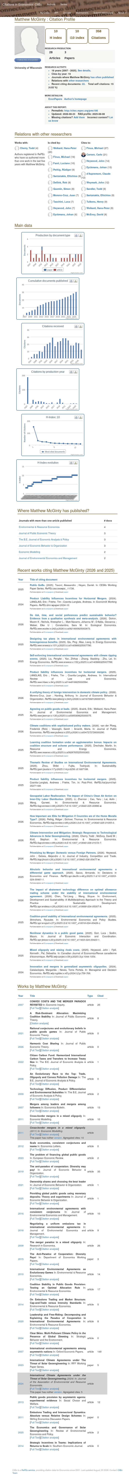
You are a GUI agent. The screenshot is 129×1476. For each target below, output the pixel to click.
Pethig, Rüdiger (62, 169)
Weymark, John (95, 182)
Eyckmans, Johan (63, 214)
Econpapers (48, 592)
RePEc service (28, 1470)
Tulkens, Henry (95, 201)
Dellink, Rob (60, 182)
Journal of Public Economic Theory (37, 533)
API (56, 12)
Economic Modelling (29, 552)
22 (83, 84)
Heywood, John (62, 208)
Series (63, 4)
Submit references (103, 12)
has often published (102, 77)
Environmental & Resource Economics (39, 527)
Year (20, 579)
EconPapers (55, 99)
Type (90, 995)
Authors (51, 4)
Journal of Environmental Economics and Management (48, 558)
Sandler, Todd (94, 188)
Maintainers (82, 12)
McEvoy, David (95, 214)
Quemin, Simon (62, 188)
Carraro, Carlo (94, 154)
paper (66, 592)
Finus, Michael (61, 156)
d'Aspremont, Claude (99, 173)
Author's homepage (75, 99)
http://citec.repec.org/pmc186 (81, 110)
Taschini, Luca (61, 201)
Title (32, 995)
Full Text (35, 1008)
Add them (79, 117)
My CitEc (44, 12)
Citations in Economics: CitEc (22, 4)
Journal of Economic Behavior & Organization (43, 545)
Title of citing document (43, 579)
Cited (100, 995)
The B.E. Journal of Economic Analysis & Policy (44, 539)
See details (84, 70)
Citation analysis (49, 1008)
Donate (67, 12)
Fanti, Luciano (61, 163)
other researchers (79, 80)
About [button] (121, 12)
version (58, 1137)
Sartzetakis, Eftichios (65, 176)
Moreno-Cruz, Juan (64, 195)
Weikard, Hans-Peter (64, 148)
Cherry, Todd (27, 148)
